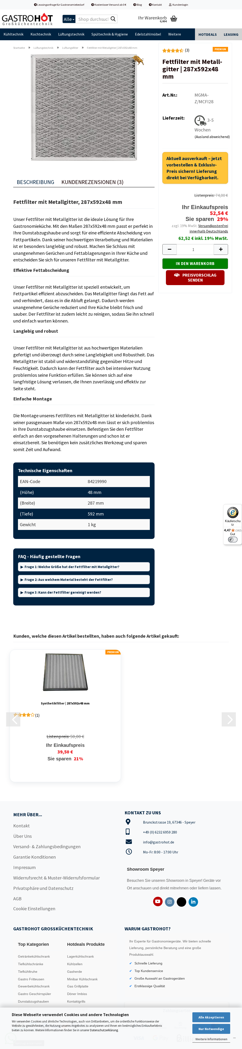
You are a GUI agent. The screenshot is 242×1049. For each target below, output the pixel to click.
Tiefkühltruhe (27, 971)
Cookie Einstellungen (34, 908)
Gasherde (74, 971)
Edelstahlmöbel (148, 34)
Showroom (175, 881)
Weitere (174, 34)
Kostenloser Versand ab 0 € (110, 4)
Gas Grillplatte (77, 986)
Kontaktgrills (76, 1001)
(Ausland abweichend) (212, 136)
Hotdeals (208, 34)
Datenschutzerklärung (104, 1030)
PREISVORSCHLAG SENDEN (199, 277)
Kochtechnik (40, 34)
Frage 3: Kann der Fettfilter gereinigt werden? (63, 592)
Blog (139, 4)
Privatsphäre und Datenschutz (43, 888)
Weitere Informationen (211, 1039)
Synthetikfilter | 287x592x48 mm (65, 703)
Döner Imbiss (77, 994)
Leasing (231, 34)
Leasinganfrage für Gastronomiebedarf (60, 4)
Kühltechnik (13, 34)
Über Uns (22, 836)
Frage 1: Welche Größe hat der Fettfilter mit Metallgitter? (72, 567)
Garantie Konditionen (34, 857)
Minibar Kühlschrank (82, 979)
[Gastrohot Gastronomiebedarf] (27, 18)
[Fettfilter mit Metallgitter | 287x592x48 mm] (84, 107)
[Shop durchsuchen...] (112, 19)
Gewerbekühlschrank (34, 986)
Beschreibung (35, 182)
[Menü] (234, 1039)
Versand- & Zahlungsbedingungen (47, 846)
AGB (17, 898)
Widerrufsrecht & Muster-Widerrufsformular (56, 878)
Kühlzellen (74, 964)
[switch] (233, 539)
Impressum (24, 867)
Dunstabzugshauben (33, 1001)
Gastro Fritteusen (31, 979)
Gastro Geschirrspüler (34, 994)
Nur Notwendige (211, 1029)
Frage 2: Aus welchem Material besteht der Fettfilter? (69, 579)
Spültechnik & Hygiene (109, 34)
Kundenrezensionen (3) (92, 182)
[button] (169, 249)
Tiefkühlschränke (30, 964)
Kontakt (157, 4)
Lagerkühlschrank (80, 956)
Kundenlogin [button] (180, 4)
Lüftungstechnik (71, 34)
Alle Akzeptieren (211, 1017)
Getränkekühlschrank (34, 956)
